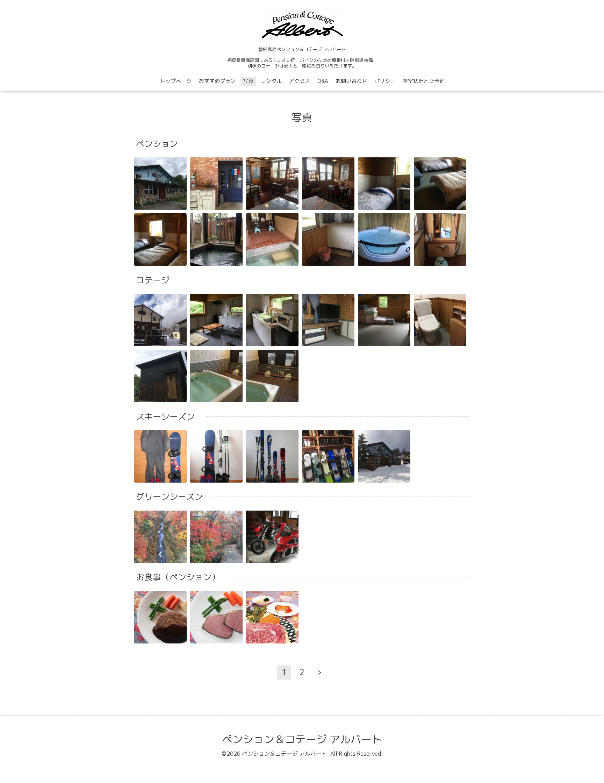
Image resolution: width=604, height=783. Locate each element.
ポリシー (384, 81)
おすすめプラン (217, 81)
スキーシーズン (165, 416)
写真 (248, 81)
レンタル (271, 81)
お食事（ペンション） (178, 577)
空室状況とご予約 (424, 81)
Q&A (322, 81)
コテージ (153, 280)
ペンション (157, 144)
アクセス (299, 81)
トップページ (176, 81)
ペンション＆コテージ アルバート (302, 739)
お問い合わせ (351, 81)
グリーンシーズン (169, 497)
